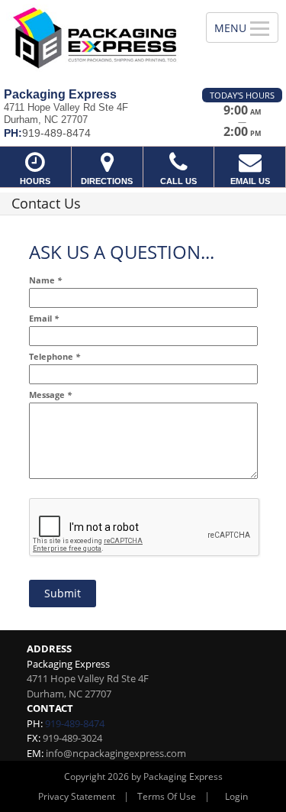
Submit (62, 593)
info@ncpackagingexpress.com (116, 753)
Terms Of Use (166, 796)
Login (236, 796)
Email (44, 319)
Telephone (54, 357)
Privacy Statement (76, 796)
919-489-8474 (74, 723)
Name (45, 280)
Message (50, 395)
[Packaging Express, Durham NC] (94, 38)
